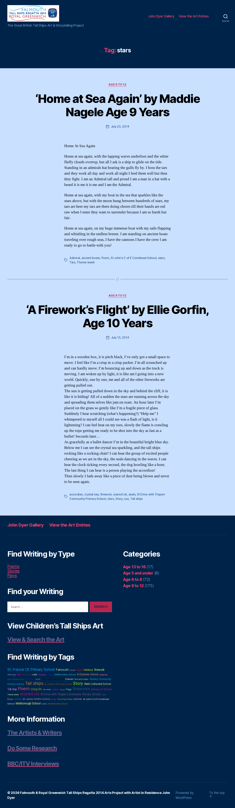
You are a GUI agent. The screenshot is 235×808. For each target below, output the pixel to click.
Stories (13, 571)
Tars (72, 262)
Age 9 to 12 (117, 84)
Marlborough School (28, 703)
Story (119, 499)
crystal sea (91, 494)
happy (62, 689)
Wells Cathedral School (97, 683)
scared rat (120, 494)
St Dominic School (87, 674)
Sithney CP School (101, 689)
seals (132, 494)
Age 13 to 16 (134, 567)
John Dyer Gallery (161, 16)
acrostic (77, 699)
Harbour (88, 669)
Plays (12, 575)
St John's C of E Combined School (133, 258)
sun (126, 499)
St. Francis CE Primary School (31, 669)
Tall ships (136, 499)
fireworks (81, 688)
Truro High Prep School (52, 679)
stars (161, 258)
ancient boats (91, 258)
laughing (103, 674)
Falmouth (62, 669)
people (72, 670)
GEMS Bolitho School (65, 674)
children (50, 675)
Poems (13, 566)
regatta (80, 670)
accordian (76, 494)
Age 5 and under (138, 573)
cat (45, 684)
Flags (69, 689)
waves (17, 699)
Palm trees (29, 679)
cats (104, 694)
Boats (10, 699)
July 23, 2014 (120, 126)
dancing (11, 674)
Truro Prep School (64, 699)
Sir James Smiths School (36, 698)
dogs (53, 699)
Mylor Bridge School (15, 679)
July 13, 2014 (120, 337)
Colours (69, 679)
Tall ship (12, 689)
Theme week (86, 262)
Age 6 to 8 (132, 579)
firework (106, 494)
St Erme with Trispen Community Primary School (71, 694)
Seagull (42, 674)
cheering (26, 674)
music (37, 679)
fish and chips (81, 679)
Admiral (74, 258)
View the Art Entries (194, 16)
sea (19, 674)
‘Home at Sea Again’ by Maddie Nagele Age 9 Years (117, 105)
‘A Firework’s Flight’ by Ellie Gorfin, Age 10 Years (117, 316)
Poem (105, 258)
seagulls (36, 689)
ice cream (47, 689)
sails (34, 674)
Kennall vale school (57, 703)
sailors (55, 689)
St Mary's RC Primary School (59, 684)
